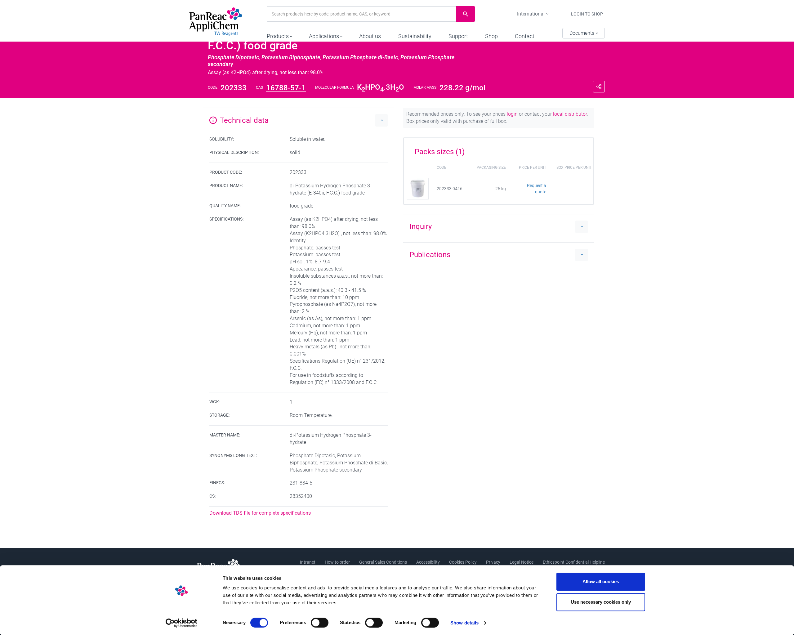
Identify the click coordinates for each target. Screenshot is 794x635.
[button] (279, 35)
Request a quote (536, 188)
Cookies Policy (463, 562)
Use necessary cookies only (601, 602)
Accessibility (428, 562)
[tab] (498, 149)
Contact (524, 36)
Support (458, 36)
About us (370, 36)
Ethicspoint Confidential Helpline (574, 562)
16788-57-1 (286, 87)
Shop (491, 36)
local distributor (570, 114)
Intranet (307, 562)
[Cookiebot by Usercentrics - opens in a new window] (181, 623)
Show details (464, 622)
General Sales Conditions (383, 562)
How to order (337, 562)
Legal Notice (521, 562)
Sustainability (414, 36)
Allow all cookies (600, 581)
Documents (582, 33)
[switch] (319, 623)
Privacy (493, 562)
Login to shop (587, 13)
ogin (513, 114)
